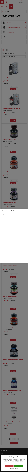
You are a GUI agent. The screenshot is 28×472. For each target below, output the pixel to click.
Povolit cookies (18, 466)
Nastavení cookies (14, 468)
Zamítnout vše (9, 466)
